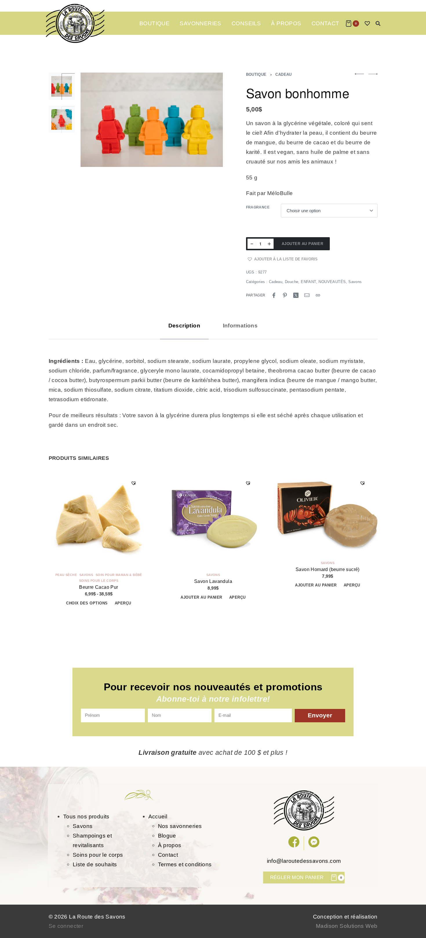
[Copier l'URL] (318, 295)
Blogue (167, 835)
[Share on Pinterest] (284, 295)
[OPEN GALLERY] (152, 120)
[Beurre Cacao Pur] (99, 519)
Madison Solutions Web (346, 926)
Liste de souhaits (95, 864)
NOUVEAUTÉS (332, 282)
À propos (169, 845)
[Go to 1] (62, 86)
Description (184, 325)
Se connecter (66, 926)
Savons (355, 282)
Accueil (158, 816)
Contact (168, 854)
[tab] (184, 325)
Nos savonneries (180, 826)
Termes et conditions (185, 864)
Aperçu (122, 603)
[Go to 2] (62, 119)
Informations (240, 325)
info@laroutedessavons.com (304, 861)
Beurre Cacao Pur (98, 587)
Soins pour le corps (98, 580)
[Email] (307, 295)
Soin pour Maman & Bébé (119, 575)
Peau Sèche (66, 575)
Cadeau (283, 74)
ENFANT (308, 282)
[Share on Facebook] (273, 295)
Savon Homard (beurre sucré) (328, 569)
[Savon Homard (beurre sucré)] (328, 513)
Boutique (256, 74)
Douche (291, 282)
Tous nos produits (86, 816)
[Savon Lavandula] (213, 519)
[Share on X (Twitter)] (295, 295)
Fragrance (258, 207)
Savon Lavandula (213, 581)
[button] (378, 23)
